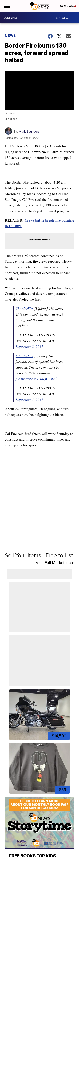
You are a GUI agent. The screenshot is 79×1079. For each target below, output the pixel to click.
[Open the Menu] (7, 6)
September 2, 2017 (29, 346)
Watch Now (67, 6)
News (10, 36)
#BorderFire (24, 308)
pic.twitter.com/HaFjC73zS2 (36, 378)
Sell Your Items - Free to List (39, 555)
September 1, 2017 (29, 399)
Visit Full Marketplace (55, 563)
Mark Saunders (29, 131)
